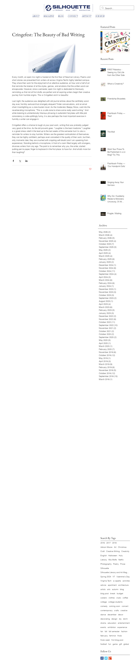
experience (122, 627)
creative (124, 610)
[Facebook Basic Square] (102, 658)
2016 (102, 543)
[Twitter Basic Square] (106, 658)
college (103, 602)
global (126, 644)
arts (108, 589)
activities (126, 581)
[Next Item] (125, 42)
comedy (103, 606)
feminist (112, 635)
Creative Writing (113, 551)
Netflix (121, 559)
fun (109, 644)
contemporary (106, 610)
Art (115, 547)
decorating (105, 619)
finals (119, 635)
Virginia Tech (105, 581)
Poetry (116, 564)
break (112, 593)
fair (101, 631)
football (103, 644)
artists (103, 589)
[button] (35, 16)
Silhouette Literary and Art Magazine (115, 572)
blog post (104, 593)
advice (103, 585)
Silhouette (104, 568)
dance (103, 614)
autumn (115, 589)
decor (120, 614)
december (112, 614)
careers (103, 598)
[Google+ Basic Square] (110, 658)
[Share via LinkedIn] (26, 161)
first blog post (117, 640)
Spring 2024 (105, 576)
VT (114, 576)
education (112, 623)
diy (120, 619)
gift (120, 644)
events (103, 627)
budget (120, 593)
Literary (103, 559)
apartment (112, 585)
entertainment (124, 623)
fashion (124, 631)
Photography (106, 564)
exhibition (112, 627)
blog (122, 589)
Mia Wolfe (113, 559)
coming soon (114, 606)
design (114, 619)
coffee (125, 598)
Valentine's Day (123, 576)
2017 (108, 543)
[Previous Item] (105, 42)
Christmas (122, 547)
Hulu (121, 555)
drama (103, 623)
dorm (125, 619)
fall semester (114, 631)
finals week (105, 640)
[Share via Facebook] (13, 161)
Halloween (112, 555)
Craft (102, 551)
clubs (118, 598)
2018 (114, 543)
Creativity (125, 551)
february (104, 635)
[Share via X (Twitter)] (20, 161)
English (103, 555)
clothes (112, 598)
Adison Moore (106, 547)
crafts (116, 610)
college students (115, 602)
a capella (117, 581)
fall (106, 631)
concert (125, 606)
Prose (122, 564)
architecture (123, 585)
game (115, 644)
